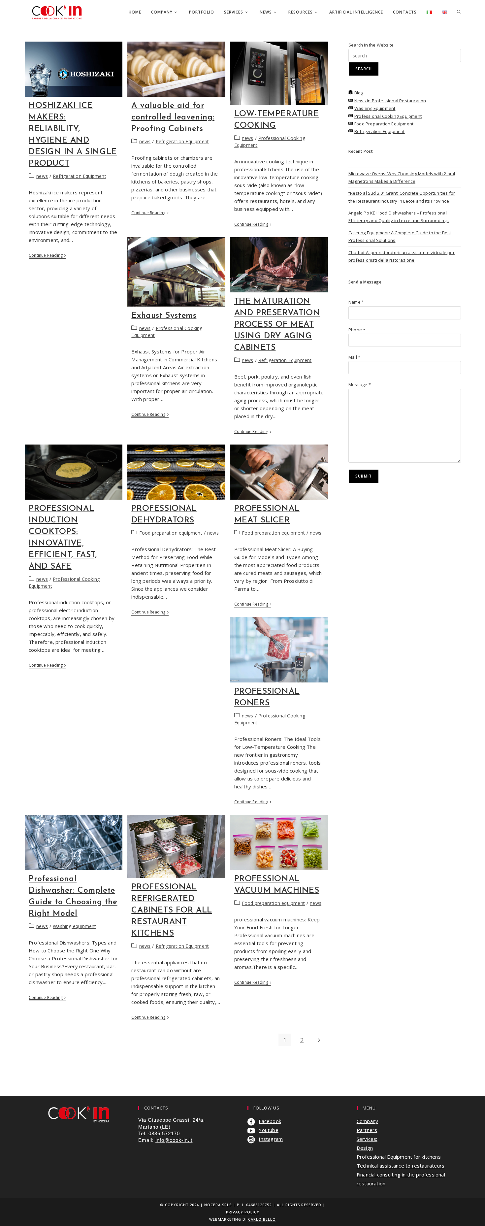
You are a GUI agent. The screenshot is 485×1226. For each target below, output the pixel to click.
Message (359, 384)
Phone (356, 330)
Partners (367, 1130)
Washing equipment (74, 926)
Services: (367, 1139)
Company (367, 1121)
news (42, 176)
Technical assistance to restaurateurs (400, 1165)
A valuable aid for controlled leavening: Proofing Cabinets (172, 117)
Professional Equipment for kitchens (399, 1156)
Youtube (268, 1130)
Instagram (271, 1139)
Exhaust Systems (163, 316)
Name (356, 302)
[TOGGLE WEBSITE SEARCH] (459, 12)
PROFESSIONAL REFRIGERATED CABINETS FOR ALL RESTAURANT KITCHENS (171, 910)
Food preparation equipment (170, 533)
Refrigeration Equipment (79, 176)
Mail (354, 357)
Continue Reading (47, 255)
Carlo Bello (262, 1219)
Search (363, 69)
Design (365, 1147)
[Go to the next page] (319, 1039)
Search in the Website (371, 45)
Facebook (270, 1121)
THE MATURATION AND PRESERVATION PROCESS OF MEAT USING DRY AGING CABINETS (277, 324)
